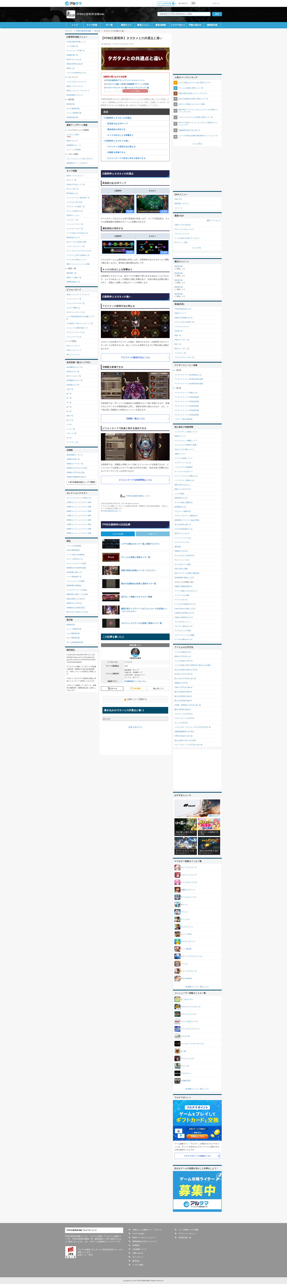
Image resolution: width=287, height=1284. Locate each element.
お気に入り (159, 688)
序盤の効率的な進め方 (75, 64)
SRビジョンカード (73, 354)
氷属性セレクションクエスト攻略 (79, 507)
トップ (75, 25)
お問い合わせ (137, 1253)
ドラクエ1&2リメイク (189, 1021)
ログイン (216, 3)
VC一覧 (109, 25)
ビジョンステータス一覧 (76, 303)
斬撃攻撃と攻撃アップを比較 (77, 594)
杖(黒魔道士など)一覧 (75, 380)
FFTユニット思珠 (180, 242)
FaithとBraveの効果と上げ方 (185, 608)
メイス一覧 (71, 429)
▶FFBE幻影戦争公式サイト (111, 511)
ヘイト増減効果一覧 (74, 576)
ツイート (113, 688)
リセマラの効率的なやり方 (76, 73)
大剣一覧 (70, 389)
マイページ (178, 208)
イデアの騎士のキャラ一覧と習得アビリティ (194, 82)
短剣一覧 (70, 416)
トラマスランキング (181, 326)
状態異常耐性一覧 (73, 282)
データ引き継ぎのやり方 (183, 639)
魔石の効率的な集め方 (182, 709)
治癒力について (180, 454)
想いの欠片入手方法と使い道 (185, 678)
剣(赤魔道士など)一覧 (75, 367)
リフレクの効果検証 (74, 546)
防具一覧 (177, 344)
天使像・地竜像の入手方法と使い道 (187, 705)
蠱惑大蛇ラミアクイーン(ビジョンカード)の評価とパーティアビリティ (197, 111)
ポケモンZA (185, 1036)
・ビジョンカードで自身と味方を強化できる (124, 158)
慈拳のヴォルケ (72, 141)
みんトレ (184, 904)
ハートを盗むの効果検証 (76, 554)
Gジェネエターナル (188, 897)
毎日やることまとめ (74, 59)
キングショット (187, 927)
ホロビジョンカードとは (76, 312)
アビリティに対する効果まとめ (78, 255)
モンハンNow (186, 934)
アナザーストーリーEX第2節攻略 (186, 401)
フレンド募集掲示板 (74, 113)
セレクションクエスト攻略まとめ (79, 498)
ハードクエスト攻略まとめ (184, 480)
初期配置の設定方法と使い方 (189, 130)
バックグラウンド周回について (185, 432)
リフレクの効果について (183, 458)
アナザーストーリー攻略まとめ (185, 392)
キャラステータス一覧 (75, 229)
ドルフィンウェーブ (189, 875)
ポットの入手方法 (181, 723)
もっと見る (197, 144)
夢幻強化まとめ (72, 193)
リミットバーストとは (182, 538)
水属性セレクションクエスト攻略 (79, 524)
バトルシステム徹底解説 (183, 467)
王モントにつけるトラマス (184, 229)
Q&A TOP (178, 199)
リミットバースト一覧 (75, 224)
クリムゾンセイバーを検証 (76, 563)
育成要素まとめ (180, 507)
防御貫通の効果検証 (74, 585)
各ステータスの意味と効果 (76, 242)
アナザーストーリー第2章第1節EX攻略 (188, 379)
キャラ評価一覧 (72, 46)
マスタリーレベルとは (182, 462)
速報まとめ (71, 68)
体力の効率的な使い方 (182, 524)
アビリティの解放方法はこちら (135, 357)
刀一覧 (69, 424)
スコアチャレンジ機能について (185, 440)
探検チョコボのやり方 (182, 489)
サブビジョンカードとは (76, 332)
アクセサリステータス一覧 (184, 357)
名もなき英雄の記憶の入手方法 (185, 670)
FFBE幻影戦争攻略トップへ (138, 496)
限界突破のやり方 (73, 237)
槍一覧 (69, 394)
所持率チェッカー (73, 215)
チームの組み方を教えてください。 (187, 238)
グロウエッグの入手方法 (183, 714)
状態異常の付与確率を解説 (76, 568)
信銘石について (180, 313)
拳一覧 (69, 411)
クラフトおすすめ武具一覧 (184, 322)
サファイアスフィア (189, 867)
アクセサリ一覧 (180, 353)
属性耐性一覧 (71, 273)
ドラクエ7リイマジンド (190, 1029)
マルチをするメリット (182, 622)
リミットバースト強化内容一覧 (78, 198)
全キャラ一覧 (71, 180)
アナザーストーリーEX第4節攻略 (186, 410)
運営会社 (136, 1261)
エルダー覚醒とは (73, 308)
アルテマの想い (138, 1234)
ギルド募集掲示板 (73, 108)
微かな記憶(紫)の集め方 (183, 696)
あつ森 (183, 1051)
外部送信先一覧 (185, 1237)
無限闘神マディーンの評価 (138, 84)
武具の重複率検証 (73, 550)
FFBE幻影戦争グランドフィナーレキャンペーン (125, 80)
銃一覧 (69, 407)
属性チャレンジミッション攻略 (78, 264)
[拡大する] (118, 204)
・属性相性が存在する (114, 129)
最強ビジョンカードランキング (78, 90)
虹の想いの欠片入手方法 (183, 674)
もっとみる (196, 248)
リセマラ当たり (178, 25)
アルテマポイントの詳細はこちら (197, 1156)
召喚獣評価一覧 (72, 55)
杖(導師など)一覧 (73, 385)
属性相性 (177, 547)
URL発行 (137, 688)
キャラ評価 (92, 25)
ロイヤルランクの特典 (182, 630)
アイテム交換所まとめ (182, 652)
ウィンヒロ (185, 919)
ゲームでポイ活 (164, 3)
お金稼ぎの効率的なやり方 (184, 613)
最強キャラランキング (75, 86)
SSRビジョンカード (74, 350)
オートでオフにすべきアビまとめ (79, 251)
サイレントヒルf (187, 1058)
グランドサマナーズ (189, 971)
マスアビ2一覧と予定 (74, 202)
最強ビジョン (143, 25)
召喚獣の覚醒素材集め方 (183, 586)
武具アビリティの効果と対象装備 (186, 573)
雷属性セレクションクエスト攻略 (79, 520)
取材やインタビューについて (144, 1237)
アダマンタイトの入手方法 (184, 718)
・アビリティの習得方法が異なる (119, 146)
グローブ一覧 (71, 433)
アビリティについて (181, 234)
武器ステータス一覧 (181, 340)
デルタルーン (186, 1073)
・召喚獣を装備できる (114, 152)
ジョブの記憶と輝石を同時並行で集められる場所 (192, 665)
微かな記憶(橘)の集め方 (183, 700)
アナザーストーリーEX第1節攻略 (186, 397)
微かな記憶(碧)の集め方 (183, 692)
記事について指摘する (137, 699)
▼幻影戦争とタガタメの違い (116, 141)
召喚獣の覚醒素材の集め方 (76, 477)
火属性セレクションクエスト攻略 (79, 502)
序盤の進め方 (195, 25)
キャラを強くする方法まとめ (77, 233)
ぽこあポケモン (187, 999)
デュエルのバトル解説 (182, 564)
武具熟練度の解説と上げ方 (184, 577)
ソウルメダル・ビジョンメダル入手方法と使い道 (192, 727)
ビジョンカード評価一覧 (76, 50)
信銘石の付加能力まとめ (183, 318)
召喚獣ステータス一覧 (75, 464)
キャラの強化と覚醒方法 (183, 502)
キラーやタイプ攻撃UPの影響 (185, 445)
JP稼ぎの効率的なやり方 (183, 617)
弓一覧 (69, 402)
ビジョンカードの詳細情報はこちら (135, 480)
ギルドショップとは (181, 560)
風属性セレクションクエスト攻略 (79, 511)
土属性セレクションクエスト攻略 (79, 515)
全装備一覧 (178, 331)
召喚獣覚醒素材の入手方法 (184, 731)
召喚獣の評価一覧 (73, 459)
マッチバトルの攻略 (181, 595)
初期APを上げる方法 (74, 603)
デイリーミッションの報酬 (184, 635)
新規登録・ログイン (181, 203)
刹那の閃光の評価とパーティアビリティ (193, 93)
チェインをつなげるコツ (183, 471)
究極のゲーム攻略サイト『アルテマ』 (147, 1230)
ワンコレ (184, 964)
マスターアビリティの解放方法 (185, 516)
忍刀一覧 (70, 420)
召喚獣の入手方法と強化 (76, 472)
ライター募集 (137, 1265)
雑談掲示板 (212, 25)
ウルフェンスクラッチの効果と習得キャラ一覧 (195, 117)
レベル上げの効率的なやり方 (185, 604)
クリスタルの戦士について (76, 259)
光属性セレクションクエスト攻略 (79, 529)
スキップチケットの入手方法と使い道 (188, 745)
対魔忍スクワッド (188, 890)
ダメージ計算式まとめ (75, 211)
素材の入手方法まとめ (182, 656)
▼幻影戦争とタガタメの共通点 (117, 118)
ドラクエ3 (185, 1066)
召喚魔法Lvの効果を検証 (76, 608)
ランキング (216, 220)
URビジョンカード (73, 346)
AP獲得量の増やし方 (74, 572)
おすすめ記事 (118, 534)
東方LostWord (186, 978)
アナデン (184, 912)
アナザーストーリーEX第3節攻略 (186, 406)
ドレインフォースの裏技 (76, 581)
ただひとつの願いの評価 (116, 84)
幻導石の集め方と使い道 (183, 736)
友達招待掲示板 (72, 117)
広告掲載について (139, 1249)
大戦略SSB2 (186, 1081)
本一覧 (69, 438)
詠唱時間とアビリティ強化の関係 (186, 520)
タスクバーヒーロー (189, 1014)
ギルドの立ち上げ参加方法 (184, 555)
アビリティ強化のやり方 (183, 626)
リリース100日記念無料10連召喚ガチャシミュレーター (197, 137)
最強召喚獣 (160, 25)
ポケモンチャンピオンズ (190, 1007)
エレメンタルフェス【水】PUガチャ (80, 159)
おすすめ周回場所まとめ (183, 529)
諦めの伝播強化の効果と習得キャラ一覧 (193, 99)
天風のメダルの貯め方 (182, 225)
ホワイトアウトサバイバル (191, 956)
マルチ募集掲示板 (73, 633)
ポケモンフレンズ (188, 941)
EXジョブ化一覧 (72, 189)
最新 (208, 220)
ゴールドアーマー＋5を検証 (77, 590)
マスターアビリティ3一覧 (116, 88)
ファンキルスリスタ (189, 882)
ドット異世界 (186, 949)
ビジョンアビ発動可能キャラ (77, 328)
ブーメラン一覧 (72, 442)
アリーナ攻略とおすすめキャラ (185, 591)
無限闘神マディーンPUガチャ (77, 163)
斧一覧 (69, 398)
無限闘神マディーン (74, 145)
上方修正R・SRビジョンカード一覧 (80, 323)
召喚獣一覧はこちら (135, 418)
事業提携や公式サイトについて (145, 1241)
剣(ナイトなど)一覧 (74, 376)
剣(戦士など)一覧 (73, 371)
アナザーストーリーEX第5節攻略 (186, 415)
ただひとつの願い (73, 134)
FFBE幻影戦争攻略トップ (76, 42)
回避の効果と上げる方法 (76, 599)
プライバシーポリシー (188, 1234)
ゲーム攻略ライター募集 (188, 1230)
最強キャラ (126, 25)
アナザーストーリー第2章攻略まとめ (188, 375)
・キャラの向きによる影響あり (118, 135)
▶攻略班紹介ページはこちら (135, 681)
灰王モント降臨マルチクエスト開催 (191, 104)
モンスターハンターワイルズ (192, 1044)
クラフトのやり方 (181, 600)
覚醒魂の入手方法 (181, 683)
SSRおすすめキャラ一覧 (76, 184)
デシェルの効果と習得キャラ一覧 (190, 88)
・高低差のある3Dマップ (115, 123)
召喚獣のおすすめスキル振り (77, 468)
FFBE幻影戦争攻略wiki (90, 14)
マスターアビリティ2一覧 (138, 88)
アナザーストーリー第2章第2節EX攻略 (188, 383)
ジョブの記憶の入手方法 (183, 661)
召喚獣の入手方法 (181, 551)
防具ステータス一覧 (181, 348)
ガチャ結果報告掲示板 (75, 642)
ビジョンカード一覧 (74, 299)
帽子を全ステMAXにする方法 (77, 612)
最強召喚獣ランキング (75, 95)
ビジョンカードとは (74, 337)
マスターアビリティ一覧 (76, 246)
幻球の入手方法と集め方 (183, 687)
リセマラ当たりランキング (76, 82)
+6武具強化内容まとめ (182, 309)
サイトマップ (137, 1257)
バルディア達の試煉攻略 (183, 419)
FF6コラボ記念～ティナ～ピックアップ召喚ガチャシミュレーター (198, 124)
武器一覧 (177, 335)
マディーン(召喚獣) (74, 149)
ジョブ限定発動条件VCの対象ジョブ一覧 (81, 318)
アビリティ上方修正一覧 (76, 206)
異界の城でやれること (182, 485)
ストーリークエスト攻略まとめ (185, 476)
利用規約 (136, 1245)
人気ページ (152, 534)
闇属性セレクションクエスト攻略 (79, 533)
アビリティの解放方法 (182, 511)
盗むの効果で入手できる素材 (185, 740)
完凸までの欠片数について (184, 449)
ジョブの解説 (179, 493)
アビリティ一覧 (72, 220)
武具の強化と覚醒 (181, 569)
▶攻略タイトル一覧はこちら (197, 987)
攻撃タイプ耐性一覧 (74, 277)
